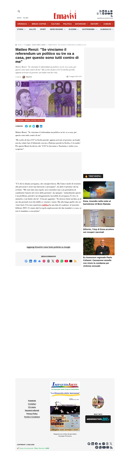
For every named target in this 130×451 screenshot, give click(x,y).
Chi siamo (32, 407)
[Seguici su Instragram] (111, 11)
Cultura (55, 24)
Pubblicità (32, 401)
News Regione (56, 29)
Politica (67, 24)
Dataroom (80, 24)
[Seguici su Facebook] (106, 11)
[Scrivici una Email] (111, 13)
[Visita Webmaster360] (98, 419)
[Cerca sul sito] (19, 11)
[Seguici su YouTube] (108, 13)
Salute (32, 29)
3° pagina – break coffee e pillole (35, 45)
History (94, 24)
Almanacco (105, 29)
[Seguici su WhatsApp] (106, 13)
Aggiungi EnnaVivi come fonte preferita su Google (48, 247)
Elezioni (72, 29)
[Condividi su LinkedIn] (41, 126)
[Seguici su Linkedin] (103, 11)
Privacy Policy (32, 414)
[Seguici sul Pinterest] (103, 13)
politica (45, 204)
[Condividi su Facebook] (26, 126)
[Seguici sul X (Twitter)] (100, 13)
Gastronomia (88, 29)
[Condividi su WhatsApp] (30, 126)
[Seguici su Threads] (97, 13)
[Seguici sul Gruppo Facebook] (108, 11)
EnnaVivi (29, 77)
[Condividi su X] (37, 126)
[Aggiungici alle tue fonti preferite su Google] (100, 11)
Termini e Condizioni (32, 417)
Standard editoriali (32, 410)
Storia (20, 29)
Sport (43, 29)
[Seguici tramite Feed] (111, 16)
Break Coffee (39, 24)
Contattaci (32, 404)
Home (20, 45)
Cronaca (22, 24)
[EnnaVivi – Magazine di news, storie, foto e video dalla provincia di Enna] (65, 14)
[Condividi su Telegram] (33, 126)
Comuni (107, 24)
